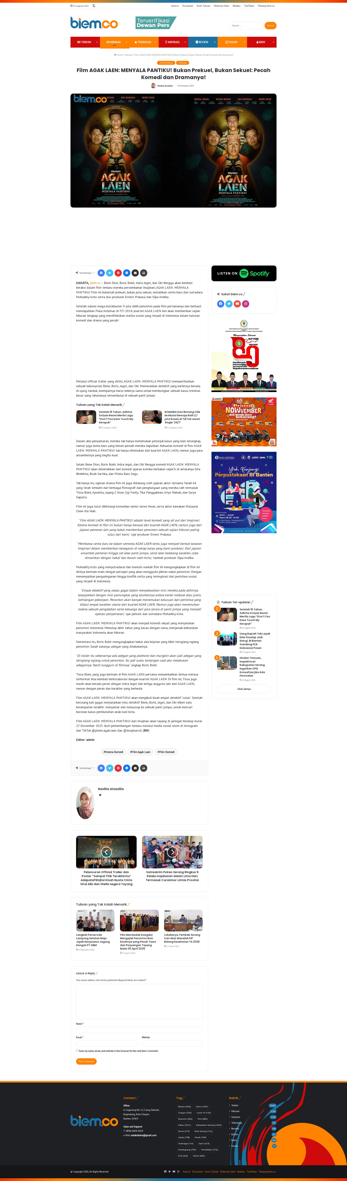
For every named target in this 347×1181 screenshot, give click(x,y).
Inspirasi (173, 42)
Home (119, 54)
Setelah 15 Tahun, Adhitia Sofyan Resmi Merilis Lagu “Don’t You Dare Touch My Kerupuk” (116, 417)
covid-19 (204, 1112)
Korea (184, 1131)
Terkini (85, 42)
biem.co (95, 283)
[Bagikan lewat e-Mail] (135, 273)
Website (146, 1037)
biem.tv (175, 5)
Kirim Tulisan (203, 5)
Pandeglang (187, 1149)
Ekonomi (185, 1118)
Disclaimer (187, 5)
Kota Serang (203, 1131)
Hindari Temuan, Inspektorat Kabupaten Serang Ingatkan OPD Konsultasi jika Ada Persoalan (252, 666)
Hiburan (115, 42)
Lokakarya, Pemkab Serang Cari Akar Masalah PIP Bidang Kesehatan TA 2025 (182, 938)
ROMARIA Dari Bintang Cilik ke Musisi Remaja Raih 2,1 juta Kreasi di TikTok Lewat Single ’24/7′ (182, 417)
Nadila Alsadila (165, 85)
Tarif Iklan (249, 5)
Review (203, 42)
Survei (234, 1146)
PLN (183, 1155)
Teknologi (144, 42)
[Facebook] (101, 273)
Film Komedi (166, 752)
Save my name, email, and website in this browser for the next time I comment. (118, 1050)
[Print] (143, 273)
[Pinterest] (118, 273)
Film (203, 1118)
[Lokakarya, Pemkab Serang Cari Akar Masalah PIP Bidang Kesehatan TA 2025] (183, 920)
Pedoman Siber (221, 5)
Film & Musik (166, 62)
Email (79, 1037)
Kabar (184, 1125)
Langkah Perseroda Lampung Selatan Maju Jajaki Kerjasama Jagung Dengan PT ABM (93, 940)
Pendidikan (209, 1149)
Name (80, 1023)
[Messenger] (126, 273)
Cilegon (185, 1112)
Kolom (232, 42)
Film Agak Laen (141, 752)
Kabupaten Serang (209, 1125)
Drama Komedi (114, 752)
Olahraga (185, 1143)
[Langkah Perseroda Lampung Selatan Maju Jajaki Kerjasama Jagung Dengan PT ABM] (95, 920)
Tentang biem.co (266, 5)
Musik (200, 1137)
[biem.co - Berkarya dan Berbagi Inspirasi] (94, 23)
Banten (184, 1106)
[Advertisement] (173, 238)
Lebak (184, 1137)
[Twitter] (109, 273)
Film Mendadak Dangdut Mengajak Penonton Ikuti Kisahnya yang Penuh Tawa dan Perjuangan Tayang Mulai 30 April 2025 (138, 941)
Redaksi (236, 5)
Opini (203, 1143)
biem (261, 42)
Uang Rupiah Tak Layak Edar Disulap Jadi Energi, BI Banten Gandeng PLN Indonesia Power (255, 641)
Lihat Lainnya (244, 689)
